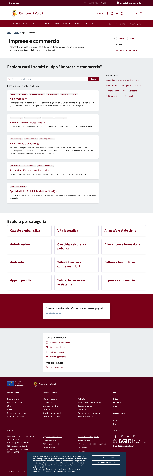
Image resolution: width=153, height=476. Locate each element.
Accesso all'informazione (116, 23)
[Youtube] (116, 13)
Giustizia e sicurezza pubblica (53, 413)
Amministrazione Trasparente (26, 122)
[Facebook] (106, 13)
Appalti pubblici (83, 409)
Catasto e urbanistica (50, 399)
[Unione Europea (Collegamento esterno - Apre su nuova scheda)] (17, 384)
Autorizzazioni (47, 409)
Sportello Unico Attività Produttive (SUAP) (33, 191)
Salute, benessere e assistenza (89, 413)
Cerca (93, 79)
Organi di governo (13, 399)
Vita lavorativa (48, 402)
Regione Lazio (14, 3)
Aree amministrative (14, 402)
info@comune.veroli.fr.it (20, 442)
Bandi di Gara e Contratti (23, 143)
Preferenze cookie (75, 469)
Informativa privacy (85, 440)
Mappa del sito (14, 471)
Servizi (16, 32)
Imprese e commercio (85, 416)
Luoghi (115, 420)
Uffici (9, 406)
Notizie (115, 399)
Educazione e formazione (51, 416)
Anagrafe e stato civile (50, 406)
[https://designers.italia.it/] (129, 441)
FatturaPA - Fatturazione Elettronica (29, 170)
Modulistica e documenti (15, 416)
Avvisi (115, 406)
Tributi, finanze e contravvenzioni (89, 402)
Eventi (115, 424)
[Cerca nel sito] (141, 13)
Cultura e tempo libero (85, 406)
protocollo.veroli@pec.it (18, 446)
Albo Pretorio (17, 99)
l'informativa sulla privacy (66, 471)
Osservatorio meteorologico (95, 2)
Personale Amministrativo (16, 413)
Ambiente (81, 399)
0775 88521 (14, 439)
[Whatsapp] (111, 13)
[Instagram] (120, 13)
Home (9, 32)
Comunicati (117, 402)
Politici (9, 409)
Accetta (108, 462)
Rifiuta (108, 457)
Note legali (81, 451)
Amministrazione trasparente (88, 436)
